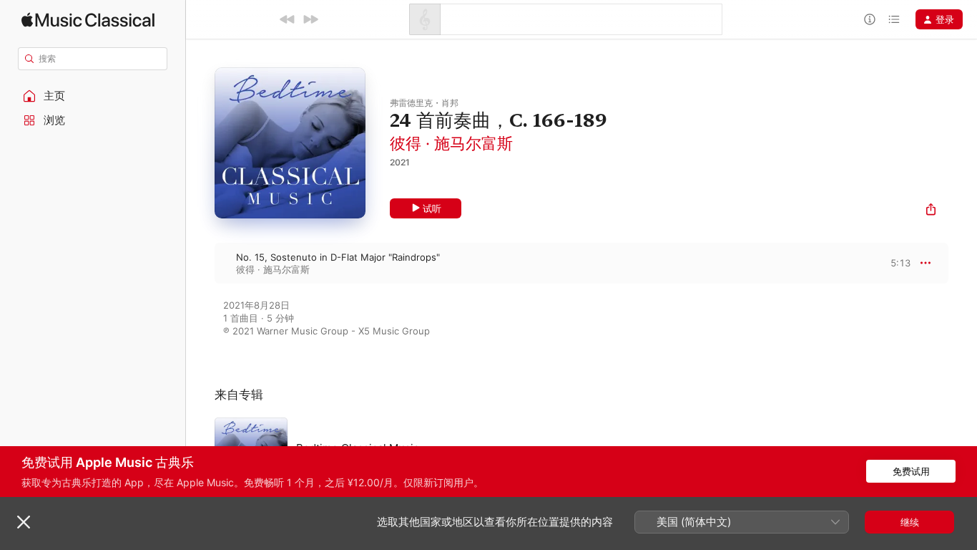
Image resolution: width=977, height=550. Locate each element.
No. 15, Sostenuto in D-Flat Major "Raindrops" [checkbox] (338, 257)
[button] (93, 96)
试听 (432, 208)
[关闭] (23, 522)
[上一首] (287, 19)
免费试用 (911, 471)
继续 (909, 522)
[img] (87, 19)
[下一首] (310, 19)
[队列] (894, 19)
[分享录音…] (931, 211)
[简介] (869, 19)
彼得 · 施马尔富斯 (451, 143)
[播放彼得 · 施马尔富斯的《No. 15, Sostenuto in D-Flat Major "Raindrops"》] (200, 263)
